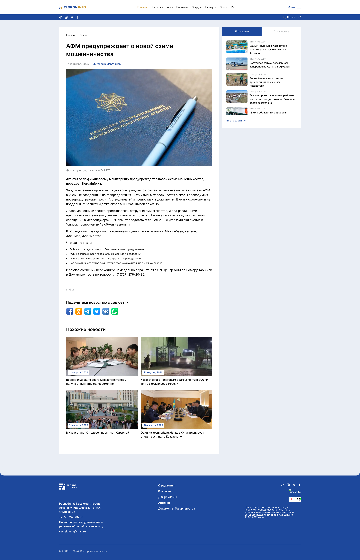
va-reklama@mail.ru (72, 531)
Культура (210, 7)
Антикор (164, 502)
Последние (242, 31)
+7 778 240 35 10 (71, 517)
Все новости (234, 120)
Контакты (164, 491)
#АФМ (70, 289)
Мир (233, 7)
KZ (299, 17)
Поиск (291, 17)
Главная (142, 7)
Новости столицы (162, 7)
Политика (182, 7)
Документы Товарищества (176, 508)
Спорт (223, 7)
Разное (83, 35)
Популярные (281, 31)
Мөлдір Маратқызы (109, 63)
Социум (197, 7)
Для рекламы (167, 497)
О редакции (166, 485)
